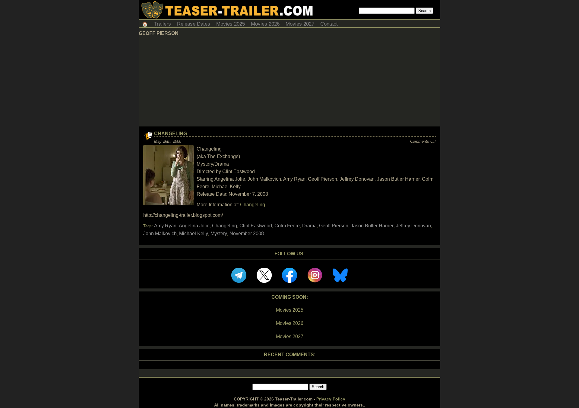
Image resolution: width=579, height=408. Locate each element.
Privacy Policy (330, 399)
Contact (329, 24)
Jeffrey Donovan (413, 225)
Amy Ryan (165, 225)
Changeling (170, 133)
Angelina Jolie (194, 225)
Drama (309, 225)
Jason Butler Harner (372, 225)
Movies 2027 (300, 24)
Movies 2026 (265, 24)
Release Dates (193, 24)
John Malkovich (160, 233)
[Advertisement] (289, 81)
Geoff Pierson (333, 225)
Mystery (218, 233)
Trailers (162, 24)
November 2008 (246, 233)
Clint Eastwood (255, 225)
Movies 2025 (230, 24)
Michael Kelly (193, 233)
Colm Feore (287, 225)
